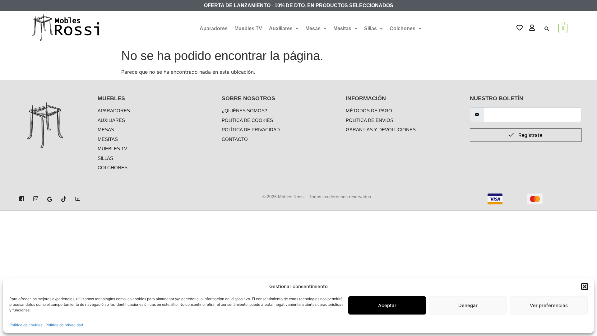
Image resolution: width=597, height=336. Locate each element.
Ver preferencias (549, 305)
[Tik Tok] (63, 199)
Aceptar (387, 305)
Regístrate (529, 135)
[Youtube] (77, 199)
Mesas (313, 28)
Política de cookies (25, 325)
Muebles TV (248, 28)
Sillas (370, 28)
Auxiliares (281, 28)
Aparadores (214, 28)
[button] (584, 286)
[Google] (49, 199)
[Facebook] (21, 199)
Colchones (402, 28)
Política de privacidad (64, 325)
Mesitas (342, 28)
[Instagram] (35, 199)
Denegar (468, 305)
